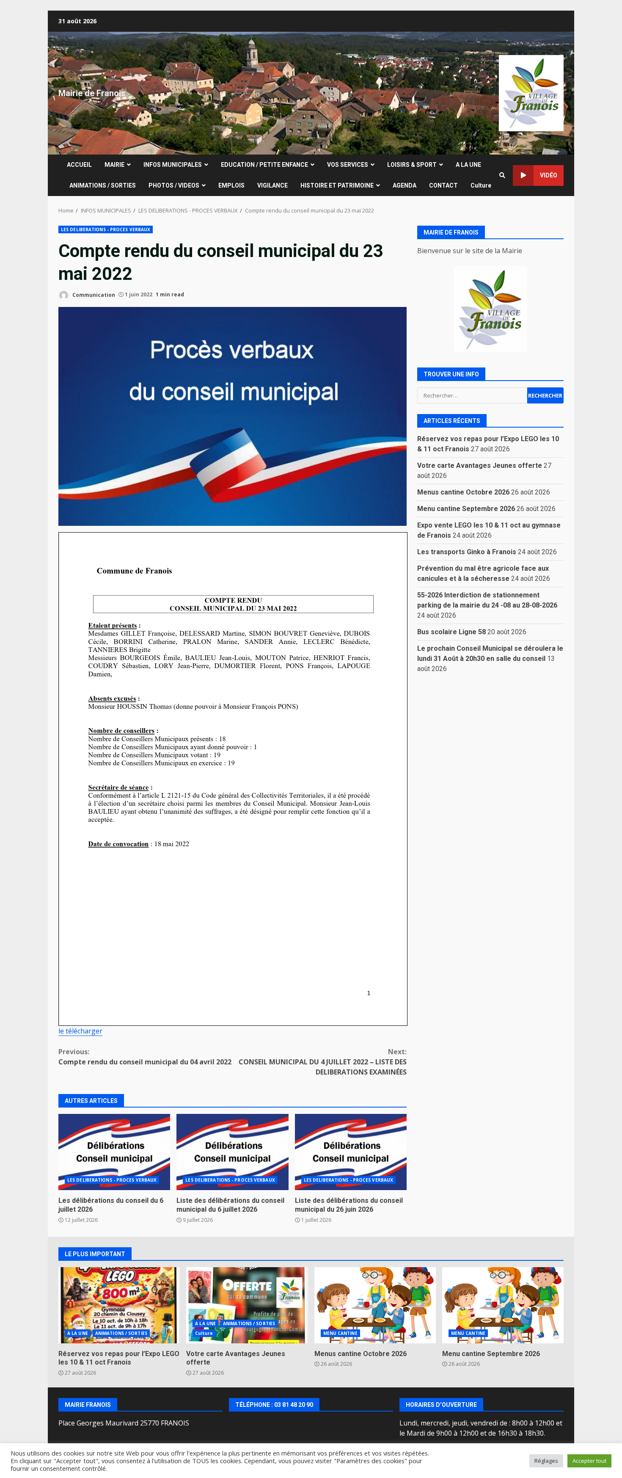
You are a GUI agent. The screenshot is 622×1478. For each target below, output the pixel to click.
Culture (481, 185)
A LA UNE (468, 164)
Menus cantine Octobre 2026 (463, 492)
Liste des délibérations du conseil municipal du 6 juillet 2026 (232, 1152)
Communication (93, 294)
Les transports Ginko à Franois (466, 551)
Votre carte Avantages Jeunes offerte (479, 465)
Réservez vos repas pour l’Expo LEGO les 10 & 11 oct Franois (119, 1305)
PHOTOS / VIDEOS (174, 185)
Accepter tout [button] (589, 1460)
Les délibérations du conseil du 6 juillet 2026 (114, 1152)
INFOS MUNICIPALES (172, 164)
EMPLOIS (231, 185)
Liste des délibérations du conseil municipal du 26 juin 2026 (351, 1152)
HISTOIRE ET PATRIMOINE (337, 185)
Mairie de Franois (92, 93)
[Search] (502, 175)
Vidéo (548, 175)
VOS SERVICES (347, 164)
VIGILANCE (272, 185)
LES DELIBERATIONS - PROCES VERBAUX (105, 229)
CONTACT (443, 185)
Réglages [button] (546, 1460)
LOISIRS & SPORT (412, 164)
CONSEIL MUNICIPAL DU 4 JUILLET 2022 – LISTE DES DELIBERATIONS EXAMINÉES (323, 1062)
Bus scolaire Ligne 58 (451, 631)
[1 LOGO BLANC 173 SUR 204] (490, 309)
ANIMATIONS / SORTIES (102, 185)
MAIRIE (114, 164)
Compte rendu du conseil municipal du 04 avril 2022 (144, 1056)
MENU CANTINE (340, 1333)
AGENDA (404, 185)
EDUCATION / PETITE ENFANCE (264, 164)
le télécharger (80, 1031)
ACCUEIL (79, 164)
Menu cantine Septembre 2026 (466, 508)
